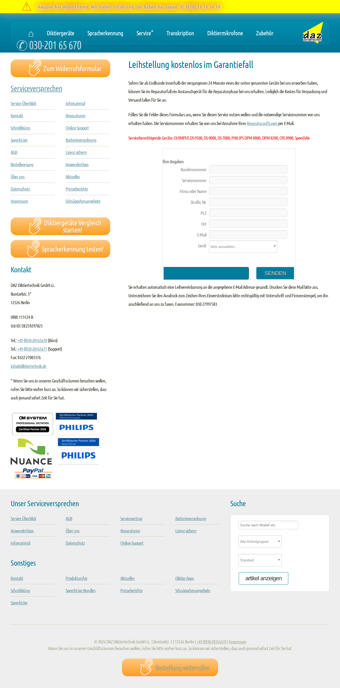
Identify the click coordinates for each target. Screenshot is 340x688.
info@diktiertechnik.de (28, 366)
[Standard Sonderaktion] (280, 562)
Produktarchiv (76, 578)
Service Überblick (23, 103)
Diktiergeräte (60, 33)
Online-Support (77, 128)
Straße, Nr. (198, 202)
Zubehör (264, 33)
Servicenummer (194, 180)
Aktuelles (73, 176)
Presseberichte (77, 189)
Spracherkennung (105, 33)
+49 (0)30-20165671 (32, 349)
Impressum (19, 201)
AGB (14, 152)
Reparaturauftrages (262, 123)
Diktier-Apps (184, 578)
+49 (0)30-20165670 (32, 340)
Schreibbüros (20, 128)
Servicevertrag (131, 518)
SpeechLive (19, 140)
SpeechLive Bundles (80, 590)
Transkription (180, 33)
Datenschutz (20, 189)
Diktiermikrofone (225, 33)
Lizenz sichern (76, 152)
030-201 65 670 (55, 44)
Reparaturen (75, 115)
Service (145, 32)
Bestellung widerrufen (182, 667)
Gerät (202, 245)
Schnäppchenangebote (83, 201)
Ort (203, 224)
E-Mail (201, 235)
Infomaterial (75, 103)
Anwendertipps (77, 164)
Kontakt (17, 115)
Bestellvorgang (22, 164)
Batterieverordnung (81, 140)
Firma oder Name (193, 191)
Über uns (17, 176)
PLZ (203, 213)
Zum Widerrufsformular (72, 68)
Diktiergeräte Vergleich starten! (72, 226)
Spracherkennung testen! (72, 248)
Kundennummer (193, 169)
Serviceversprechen (36, 88)
